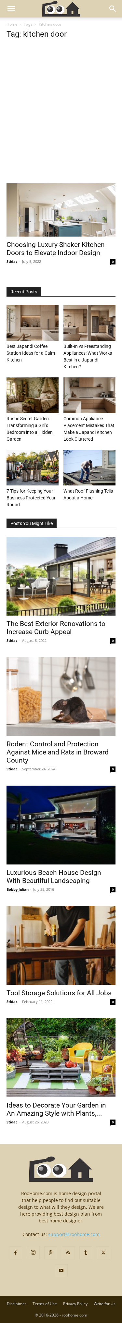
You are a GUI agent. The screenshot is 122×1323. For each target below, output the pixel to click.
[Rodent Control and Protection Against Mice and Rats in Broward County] (61, 696)
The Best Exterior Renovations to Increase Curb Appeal (56, 628)
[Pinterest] (50, 1252)
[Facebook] (15, 1252)
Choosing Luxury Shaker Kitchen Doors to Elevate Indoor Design (56, 249)
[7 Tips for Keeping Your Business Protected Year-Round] (33, 467)
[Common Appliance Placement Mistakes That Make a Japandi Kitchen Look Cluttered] (89, 395)
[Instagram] (33, 1252)
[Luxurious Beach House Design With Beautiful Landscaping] (61, 825)
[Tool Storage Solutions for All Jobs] (61, 945)
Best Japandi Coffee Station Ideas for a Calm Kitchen (31, 353)
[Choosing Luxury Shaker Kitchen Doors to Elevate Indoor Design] (61, 210)
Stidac (12, 261)
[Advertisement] (61, 120)
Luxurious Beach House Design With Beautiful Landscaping (54, 877)
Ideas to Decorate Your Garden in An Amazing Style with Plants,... (56, 1109)
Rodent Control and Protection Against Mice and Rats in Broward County (58, 752)
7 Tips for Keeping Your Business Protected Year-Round (32, 497)
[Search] (113, 9)
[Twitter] (103, 1252)
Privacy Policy (75, 1303)
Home (12, 24)
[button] (11, 9)
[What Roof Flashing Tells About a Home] (89, 467)
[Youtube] (61, 1270)
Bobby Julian (18, 889)
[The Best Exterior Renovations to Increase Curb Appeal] (61, 576)
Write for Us (104, 1303)
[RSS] (68, 1252)
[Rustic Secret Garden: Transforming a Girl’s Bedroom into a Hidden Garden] (33, 395)
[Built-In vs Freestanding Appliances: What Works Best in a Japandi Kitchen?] (89, 323)
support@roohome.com (74, 1234)
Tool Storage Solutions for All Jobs (59, 993)
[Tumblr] (85, 1252)
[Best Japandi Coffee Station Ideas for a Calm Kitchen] (33, 323)
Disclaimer (16, 1303)
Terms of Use (45, 1303)
